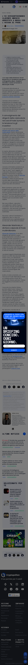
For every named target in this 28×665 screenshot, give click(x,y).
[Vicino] (24, 313)
